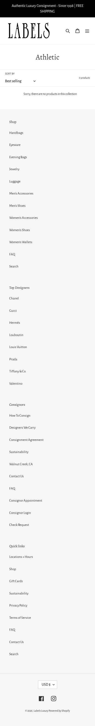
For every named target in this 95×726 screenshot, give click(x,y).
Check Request (19, 525)
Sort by (10, 73)
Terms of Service (20, 617)
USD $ (46, 684)
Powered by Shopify (59, 710)
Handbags (16, 133)
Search (13, 266)
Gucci (13, 310)
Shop (12, 569)
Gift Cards (16, 581)
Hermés (14, 322)
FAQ (12, 254)
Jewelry (14, 169)
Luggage (15, 181)
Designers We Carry (22, 427)
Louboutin (16, 335)
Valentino (15, 383)
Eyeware (15, 145)
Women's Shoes (19, 230)
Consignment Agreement (26, 440)
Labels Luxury (41, 710)
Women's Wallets (20, 242)
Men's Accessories (21, 193)
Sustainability (18, 452)
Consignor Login (20, 513)
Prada (13, 359)
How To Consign (19, 415)
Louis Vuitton (18, 347)
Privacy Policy (18, 605)
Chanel (14, 298)
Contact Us (16, 476)
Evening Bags (18, 157)
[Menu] (87, 31)
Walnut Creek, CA (21, 464)
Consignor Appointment (25, 500)
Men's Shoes (17, 205)
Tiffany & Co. (17, 371)
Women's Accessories (23, 218)
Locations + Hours (21, 557)
